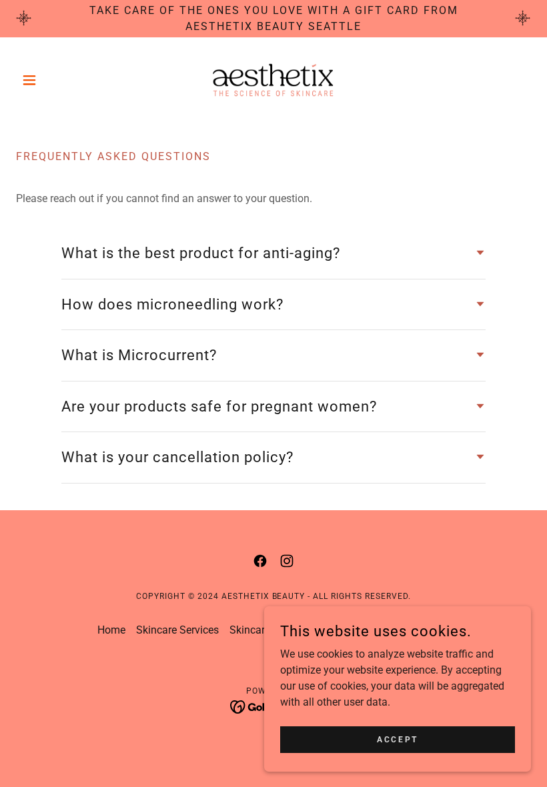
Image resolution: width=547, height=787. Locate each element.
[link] (273, 80)
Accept (397, 739)
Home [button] (111, 630)
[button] (54, 80)
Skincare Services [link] (177, 630)
